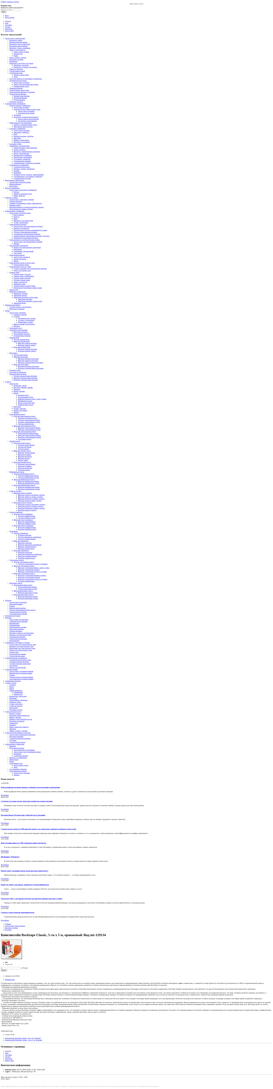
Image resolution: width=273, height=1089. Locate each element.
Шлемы (16, 244)
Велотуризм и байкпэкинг (14, 180)
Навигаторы (13, 759)
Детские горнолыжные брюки (29, 420)
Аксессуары (13, 384)
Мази (15, 219)
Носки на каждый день (26, 403)
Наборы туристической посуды (20, 719)
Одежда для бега (15, 491)
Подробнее (5, 795)
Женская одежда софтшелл (23, 520)
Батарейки (17, 754)
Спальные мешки (11, 669)
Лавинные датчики (21, 293)
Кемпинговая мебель (12, 305)
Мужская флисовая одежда (23, 595)
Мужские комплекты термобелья (30, 554)
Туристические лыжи (17, 656)
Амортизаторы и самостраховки (25, 148)
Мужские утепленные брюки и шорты (32, 575)
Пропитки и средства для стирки (21, 63)
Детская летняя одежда (22, 443)
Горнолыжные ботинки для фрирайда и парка (30, 230)
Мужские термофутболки (27, 556)
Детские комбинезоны (26, 424)
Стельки (17, 316)
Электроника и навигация (14, 744)
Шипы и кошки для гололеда (24, 324)
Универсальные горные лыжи (24, 286)
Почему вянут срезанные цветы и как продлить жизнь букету (24, 871)
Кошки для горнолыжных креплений (27, 247)
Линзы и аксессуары (21, 75)
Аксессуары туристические (15, 38)
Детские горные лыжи (22, 280)
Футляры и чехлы (15, 710)
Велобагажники (15, 184)
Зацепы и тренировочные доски (25, 125)
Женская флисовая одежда (23, 591)
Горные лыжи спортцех (22, 278)
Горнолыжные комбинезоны (28, 433)
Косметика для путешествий (19, 44)
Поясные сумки (15, 702)
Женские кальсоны (25, 543)
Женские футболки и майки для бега (31, 499)
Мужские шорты (24, 470)
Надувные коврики (16, 736)
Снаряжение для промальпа (19, 146)
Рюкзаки (8, 618)
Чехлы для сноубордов (17, 667)
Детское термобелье (21, 533)
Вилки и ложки (15, 713)
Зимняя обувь (14, 338)
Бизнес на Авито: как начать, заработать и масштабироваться (25, 885)
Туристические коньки (17, 654)
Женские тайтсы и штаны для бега (30, 497)
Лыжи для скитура (20, 282)
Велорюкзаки (14, 623)
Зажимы (17, 171)
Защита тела (13, 290)
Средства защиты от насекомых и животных (25, 79)
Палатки (8, 600)
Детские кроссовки (21, 355)
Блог (7, 23)
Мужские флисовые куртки (28, 598)
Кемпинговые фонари (22, 96)
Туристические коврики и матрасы (17, 733)
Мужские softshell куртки (27, 529)
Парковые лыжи (19, 284)
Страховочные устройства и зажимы (27, 163)
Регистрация (9, 17)
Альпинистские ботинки (18, 330)
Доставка (8, 25)
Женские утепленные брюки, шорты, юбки (33, 568)
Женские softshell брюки (27, 522)
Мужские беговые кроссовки (28, 366)
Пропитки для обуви (21, 65)
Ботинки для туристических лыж (21, 646)
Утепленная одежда (16, 560)
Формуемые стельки (25, 322)
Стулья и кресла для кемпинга (20, 307)
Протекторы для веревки (23, 157)
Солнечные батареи (21, 756)
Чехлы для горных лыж (22, 270)
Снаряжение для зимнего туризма (17, 642)
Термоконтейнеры (16, 88)
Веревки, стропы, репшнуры (24, 169)
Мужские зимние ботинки (27, 349)
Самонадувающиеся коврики (19, 738)
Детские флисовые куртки (27, 589)
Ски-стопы (18, 253)
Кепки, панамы (19, 391)
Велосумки (13, 186)
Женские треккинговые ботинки (25, 378)
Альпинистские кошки (26, 113)
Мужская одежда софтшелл (23, 525)
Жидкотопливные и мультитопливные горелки (26, 207)
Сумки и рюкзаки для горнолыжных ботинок (30, 268)
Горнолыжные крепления (18, 245)
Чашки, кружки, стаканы (18, 731)
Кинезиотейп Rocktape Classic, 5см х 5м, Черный (23, 1038)
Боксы (11, 689)
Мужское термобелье (21, 550)
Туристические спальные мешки (21, 677)
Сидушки (12, 740)
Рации (11, 761)
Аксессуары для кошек (26, 111)
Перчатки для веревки (22, 142)
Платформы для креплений (23, 251)
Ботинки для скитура (21, 228)
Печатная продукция (12, 616)
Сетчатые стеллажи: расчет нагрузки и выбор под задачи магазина (27, 801)
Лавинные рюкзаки (25, 299)
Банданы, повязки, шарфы (23, 387)
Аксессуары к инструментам (28, 119)
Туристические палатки (18, 612)
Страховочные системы (22, 178)
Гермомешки (18, 692)
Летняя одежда (14, 441)
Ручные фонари (19, 100)
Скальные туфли (15, 144)
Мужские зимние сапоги (27, 351)
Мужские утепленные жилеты (29, 577)
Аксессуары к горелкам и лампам (21, 199)
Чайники (12, 729)
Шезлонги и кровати (17, 309)
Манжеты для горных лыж (23, 221)
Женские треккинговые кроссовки (30, 362)
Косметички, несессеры (18, 696)
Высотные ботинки (21, 332)
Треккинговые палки (21, 86)
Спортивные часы (16, 763)
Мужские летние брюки (26, 464)
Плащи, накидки (20, 408)
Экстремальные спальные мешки (21, 679)
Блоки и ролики (19, 150)
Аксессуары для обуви (17, 313)
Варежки (17, 389)
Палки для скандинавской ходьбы (26, 84)
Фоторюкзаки (14, 641)
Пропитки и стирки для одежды (25, 67)
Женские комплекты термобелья (29, 545)
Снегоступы (13, 652)
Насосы (16, 192)
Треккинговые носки (25, 405)
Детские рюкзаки (15, 631)
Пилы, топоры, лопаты (17, 57)
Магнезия (17, 138)
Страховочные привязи (22, 161)
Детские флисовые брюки (27, 587)
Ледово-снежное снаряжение (19, 105)
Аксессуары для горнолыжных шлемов (28, 242)
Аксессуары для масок (22, 257)
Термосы (12, 725)
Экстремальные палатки (18, 614)
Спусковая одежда (24, 439)
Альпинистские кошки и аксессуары (27, 109)
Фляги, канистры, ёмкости (19, 727)
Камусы (16, 217)
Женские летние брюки (26, 453)
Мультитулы (18, 54)
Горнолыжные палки (21, 265)
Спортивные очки (16, 73)
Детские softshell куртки (26, 518)
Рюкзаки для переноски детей (20, 635)
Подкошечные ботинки (22, 336)
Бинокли (12, 746)
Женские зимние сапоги (27, 345)
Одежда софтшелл (16, 512)
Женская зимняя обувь (22, 341)
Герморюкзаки (14, 625)
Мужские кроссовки (21, 364)
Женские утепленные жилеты (29, 570)
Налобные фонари (20, 98)
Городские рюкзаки (16, 629)
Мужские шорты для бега (27, 510)
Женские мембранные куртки (28, 483)
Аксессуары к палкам (21, 82)
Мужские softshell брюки (27, 527)
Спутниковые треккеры (18, 769)
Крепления (18, 249)
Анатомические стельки (27, 318)
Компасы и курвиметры (18, 758)
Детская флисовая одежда (23, 585)
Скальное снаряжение (17, 128)
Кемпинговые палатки (17, 608)
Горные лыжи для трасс (22, 274)
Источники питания (16, 748)
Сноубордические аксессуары (20, 660)
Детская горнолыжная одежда (24, 416)
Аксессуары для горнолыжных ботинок (28, 226)
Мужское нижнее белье (26, 558)
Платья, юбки (23, 460)
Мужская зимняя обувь (22, 347)
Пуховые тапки (15, 370)
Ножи (16, 56)
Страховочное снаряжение (19, 165)
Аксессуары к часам (21, 765)
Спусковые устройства (22, 159)
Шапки (16, 412)
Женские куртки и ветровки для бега (31, 495)
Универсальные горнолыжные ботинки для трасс (32, 236)
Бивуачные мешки (16, 604)
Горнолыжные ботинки (17, 224)
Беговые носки (23, 395)
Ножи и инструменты (17, 50)
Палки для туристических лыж (20, 650)
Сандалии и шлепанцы (17, 372)
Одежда (8, 382)
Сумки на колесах (15, 706)
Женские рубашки (24, 455)
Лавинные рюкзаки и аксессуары (26, 297)
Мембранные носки (25, 401)
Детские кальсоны (24, 535)
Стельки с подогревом (26, 320)
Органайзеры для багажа (18, 700)
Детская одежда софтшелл (23, 514)
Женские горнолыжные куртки (29, 430)
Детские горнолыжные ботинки (25, 232)
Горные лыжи (14, 272)
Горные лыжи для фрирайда (24, 276)
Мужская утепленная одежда (24, 573)
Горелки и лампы (11, 198)
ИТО (15, 134)
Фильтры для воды (16, 102)
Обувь (7, 311)
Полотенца (13, 61)
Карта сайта (9, 31)
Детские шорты (23, 449)
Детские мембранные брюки (28, 476)
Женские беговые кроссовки (28, 359)
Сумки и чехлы (10, 683)
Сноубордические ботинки (19, 662)
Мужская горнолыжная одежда (25, 432)
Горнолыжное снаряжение (14, 211)
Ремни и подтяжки (20, 410)
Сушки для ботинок (21, 222)
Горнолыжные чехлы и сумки (20, 267)
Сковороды (13, 723)
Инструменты (19, 215)
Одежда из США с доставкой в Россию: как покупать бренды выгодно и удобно (31, 899)
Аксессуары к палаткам (18, 602)
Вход (7, 16)
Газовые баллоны (15, 201)
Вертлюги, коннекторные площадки (27, 151)
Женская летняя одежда (22, 451)
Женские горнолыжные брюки (29, 428)
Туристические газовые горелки (21, 209)
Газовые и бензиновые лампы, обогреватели (25, 203)
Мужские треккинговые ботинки (26, 380)
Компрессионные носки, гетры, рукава (32, 399)
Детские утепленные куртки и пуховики (32, 564)
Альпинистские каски (22, 167)
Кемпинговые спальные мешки (20, 673)
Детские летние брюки (26, 445)
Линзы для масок (20, 259)
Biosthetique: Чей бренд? (10, 857)
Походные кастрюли (16, 721)
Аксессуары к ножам (21, 52)
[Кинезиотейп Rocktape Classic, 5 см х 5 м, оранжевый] (11, 959)
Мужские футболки (25, 468)
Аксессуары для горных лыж (19, 213)
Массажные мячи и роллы (23, 127)
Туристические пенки (17, 742)
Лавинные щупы (20, 303)
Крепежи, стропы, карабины (19, 48)
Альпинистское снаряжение (15, 104)
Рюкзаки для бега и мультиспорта (21, 633)
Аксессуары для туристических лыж (22, 644)
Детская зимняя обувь (21, 339)
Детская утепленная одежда (24, 562)
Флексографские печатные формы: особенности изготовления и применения (30, 787)
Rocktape (8, 930)
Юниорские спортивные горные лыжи (28, 288)
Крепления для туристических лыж (22, 648)
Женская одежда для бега (23, 493)
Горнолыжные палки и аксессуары (22, 263)
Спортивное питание (13, 681)
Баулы (11, 687)
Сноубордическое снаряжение (16, 658)
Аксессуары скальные (22, 130)
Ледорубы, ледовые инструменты (26, 117)
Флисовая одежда (15, 583)
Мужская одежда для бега (23, 502)
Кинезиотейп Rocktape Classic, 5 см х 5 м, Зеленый (23, 1040)
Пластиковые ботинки (22, 334)
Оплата (7, 27)
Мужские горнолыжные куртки (29, 437)
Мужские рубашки (25, 466)
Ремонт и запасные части (23, 194)
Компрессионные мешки (18, 42)
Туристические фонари (17, 94)
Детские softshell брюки (26, 516)
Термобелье (13, 531)
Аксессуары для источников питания (27, 752)
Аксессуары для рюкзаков (18, 619)
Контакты (8, 29)
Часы (15, 767)
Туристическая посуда (13, 712)
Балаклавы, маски (20, 385)
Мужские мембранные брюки (29, 487)
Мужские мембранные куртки (29, 489)
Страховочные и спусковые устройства (28, 176)
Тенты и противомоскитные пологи (22, 610)
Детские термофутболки (27, 539)
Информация (10, 980)
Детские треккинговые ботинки (25, 376)
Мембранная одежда (16, 472)
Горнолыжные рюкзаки (17, 627)
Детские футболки (24, 447)
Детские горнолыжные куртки (29, 422)
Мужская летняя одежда (22, 462)
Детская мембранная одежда (24, 474)
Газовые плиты (14, 205)
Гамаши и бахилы (20, 315)
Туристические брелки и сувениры (22, 92)
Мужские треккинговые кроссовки (31, 368)
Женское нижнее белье (26, 549)
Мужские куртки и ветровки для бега (31, 504)
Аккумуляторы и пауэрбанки (24, 750)
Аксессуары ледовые (21, 107)
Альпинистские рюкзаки (18, 621)
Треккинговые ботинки (18, 374)
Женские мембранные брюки (28, 481)
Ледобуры (17, 115)
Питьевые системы (16, 59)
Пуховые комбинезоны (26, 581)
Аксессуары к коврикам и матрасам (22, 735)
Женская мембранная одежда (24, 479)
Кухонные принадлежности (19, 715)
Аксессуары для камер (22, 773)
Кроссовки (13, 353)
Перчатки (17, 407)
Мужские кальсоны (25, 552)
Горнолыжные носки (25, 397)
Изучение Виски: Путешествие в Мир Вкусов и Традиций (23, 815)
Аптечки (12, 685)
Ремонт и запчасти (16, 69)
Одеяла (12, 675)
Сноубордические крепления (19, 664)
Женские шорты (24, 458)
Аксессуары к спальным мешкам (21, 671)
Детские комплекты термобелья (29, 537)
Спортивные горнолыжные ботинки (27, 234)
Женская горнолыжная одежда (25, 426)
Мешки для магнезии (21, 140)
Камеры (16, 775)
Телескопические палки (18, 81)
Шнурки (17, 326)
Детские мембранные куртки (28, 478)
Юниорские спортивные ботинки (26, 238)
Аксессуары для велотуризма (20, 182)
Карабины (17, 173)
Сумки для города (16, 704)
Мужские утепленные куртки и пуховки (32, 579)
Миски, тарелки (15, 717)
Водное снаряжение (12, 188)
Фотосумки (13, 708)
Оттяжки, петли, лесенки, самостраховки (29, 174)
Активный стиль (15, 328)
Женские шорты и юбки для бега (30, 501)
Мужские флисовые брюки (28, 596)
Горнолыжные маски (17, 255)
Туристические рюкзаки (18, 639)
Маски (16, 261)
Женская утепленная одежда (24, 566)
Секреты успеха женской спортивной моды (17, 912)
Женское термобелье (21, 541)
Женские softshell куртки (27, 524)
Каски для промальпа (21, 153)
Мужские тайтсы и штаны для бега (30, 506)
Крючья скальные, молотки (23, 136)
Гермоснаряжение (15, 690)
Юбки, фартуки (19, 196)
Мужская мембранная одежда (24, 485)
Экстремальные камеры (18, 771)
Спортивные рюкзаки (17, 637)
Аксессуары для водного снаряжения (22, 190)
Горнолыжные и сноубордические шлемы (24, 240)
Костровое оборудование (18, 46)
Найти (4, 12)
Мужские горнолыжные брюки (29, 435)
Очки (16, 77)
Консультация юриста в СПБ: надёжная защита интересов (23, 843)
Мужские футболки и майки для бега (31, 508)
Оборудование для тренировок (20, 123)
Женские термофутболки (27, 547)
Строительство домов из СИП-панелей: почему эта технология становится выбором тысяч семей (38, 829)
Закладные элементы (21, 132)
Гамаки (12, 606)
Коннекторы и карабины (23, 155)
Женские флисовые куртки (28, 593)
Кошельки (13, 698)
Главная (8, 21)
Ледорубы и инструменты (27, 121)
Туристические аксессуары (19, 90)
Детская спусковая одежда (27, 418)
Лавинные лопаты (20, 295)
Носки (16, 393)
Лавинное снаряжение (17, 291)
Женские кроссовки (21, 357)
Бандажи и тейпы (15, 40)
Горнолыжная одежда (17, 414)
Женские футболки (25, 456)
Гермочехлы (18, 694)
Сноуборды (13, 666)
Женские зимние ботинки (27, 343)
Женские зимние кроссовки (28, 361)
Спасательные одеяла (17, 71)
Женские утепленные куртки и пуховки (32, 572)
